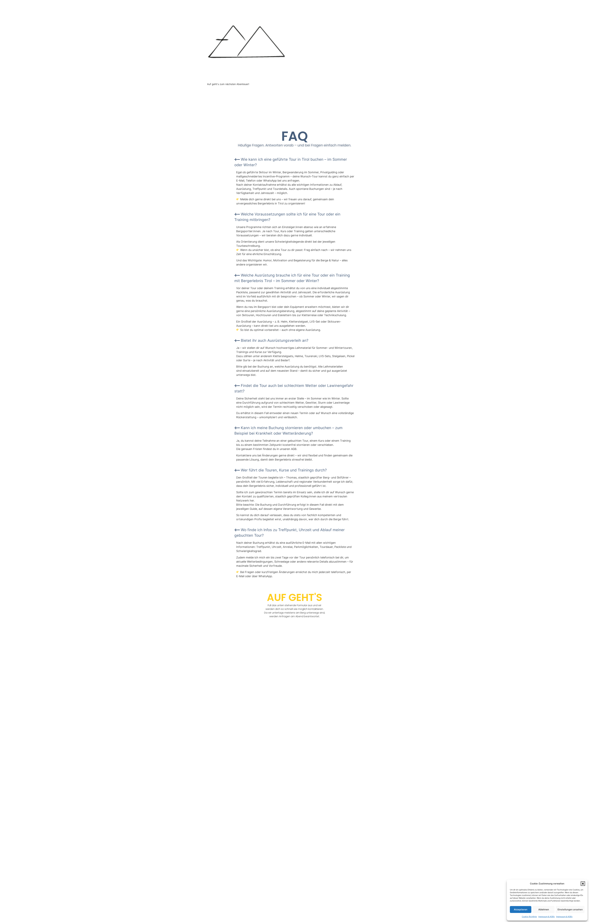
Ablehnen (543, 909)
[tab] (294, 162)
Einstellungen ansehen (570, 909)
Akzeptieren (520, 909)
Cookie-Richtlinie (529, 916)
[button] (582, 883)
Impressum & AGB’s (546, 916)
